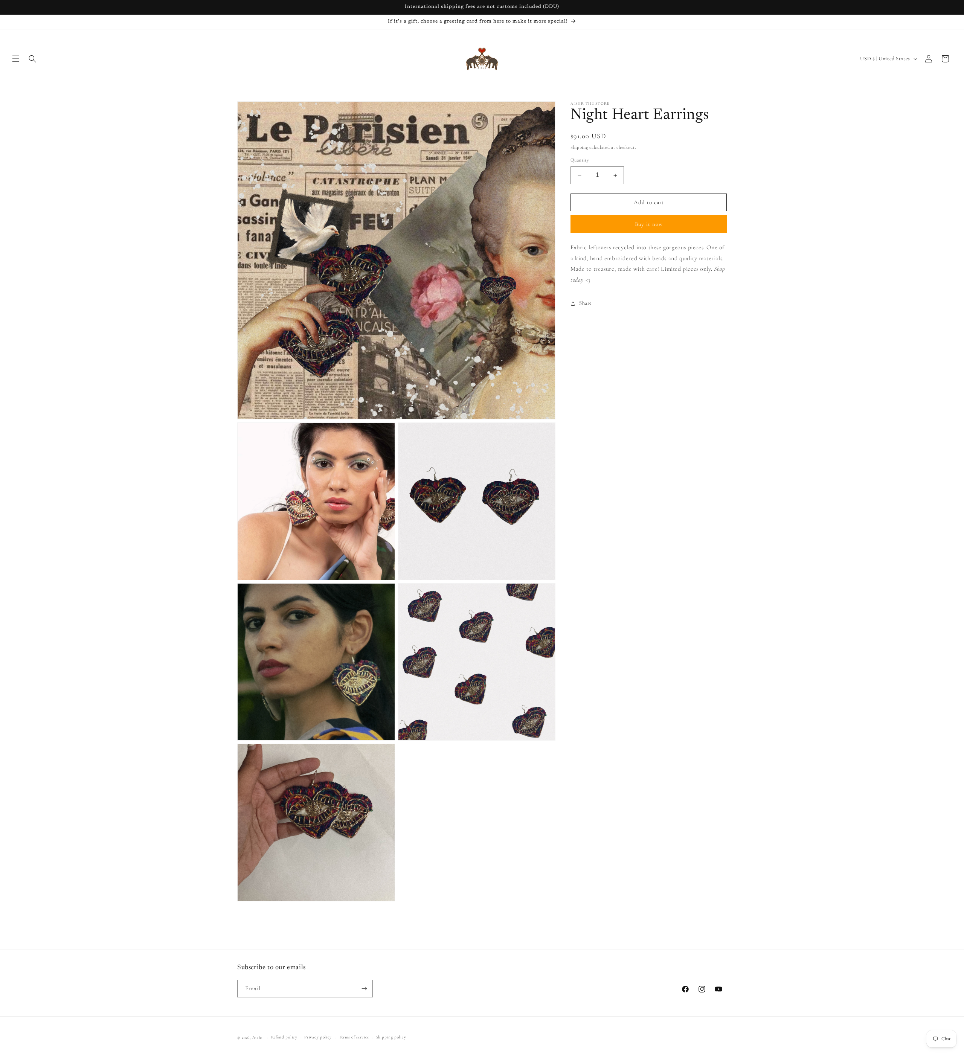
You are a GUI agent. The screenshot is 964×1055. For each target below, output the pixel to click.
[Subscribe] (364, 988)
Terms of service (354, 1037)
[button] (16, 58)
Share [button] (585, 303)
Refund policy (284, 1037)
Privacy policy (318, 1037)
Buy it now (649, 224)
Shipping (579, 147)
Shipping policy (391, 1037)
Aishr (257, 1037)
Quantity (579, 160)
